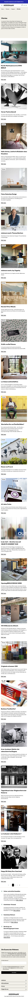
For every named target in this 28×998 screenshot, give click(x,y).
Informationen (5, 983)
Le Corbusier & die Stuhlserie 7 (11, 834)
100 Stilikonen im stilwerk (9, 626)
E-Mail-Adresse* (4, 960)
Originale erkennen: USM (9, 666)
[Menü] (1, 5)
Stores (3, 986)
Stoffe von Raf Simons (8, 344)
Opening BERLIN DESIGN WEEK (11, 583)
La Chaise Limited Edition (9, 382)
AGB (12, 968)
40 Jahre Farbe (6, 504)
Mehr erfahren (19, 900)
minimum (3, 980)
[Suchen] (21, 5)
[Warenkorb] (26, 5)
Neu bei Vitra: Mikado (8, 307)
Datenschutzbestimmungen (13, 966)
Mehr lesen (3, 79)
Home (2, 9)
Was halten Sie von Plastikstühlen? (12, 424)
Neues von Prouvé (7, 467)
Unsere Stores (7, 937)
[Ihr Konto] (24, 5)
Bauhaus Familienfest (8, 709)
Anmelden (14, 972)
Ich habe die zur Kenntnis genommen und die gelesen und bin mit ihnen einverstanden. (13, 968)
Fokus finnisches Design (9, 194)
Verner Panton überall (8, 112)
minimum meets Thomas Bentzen (12, 233)
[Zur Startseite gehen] (8, 5)
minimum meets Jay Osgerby (10, 270)
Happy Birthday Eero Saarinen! (11, 871)
